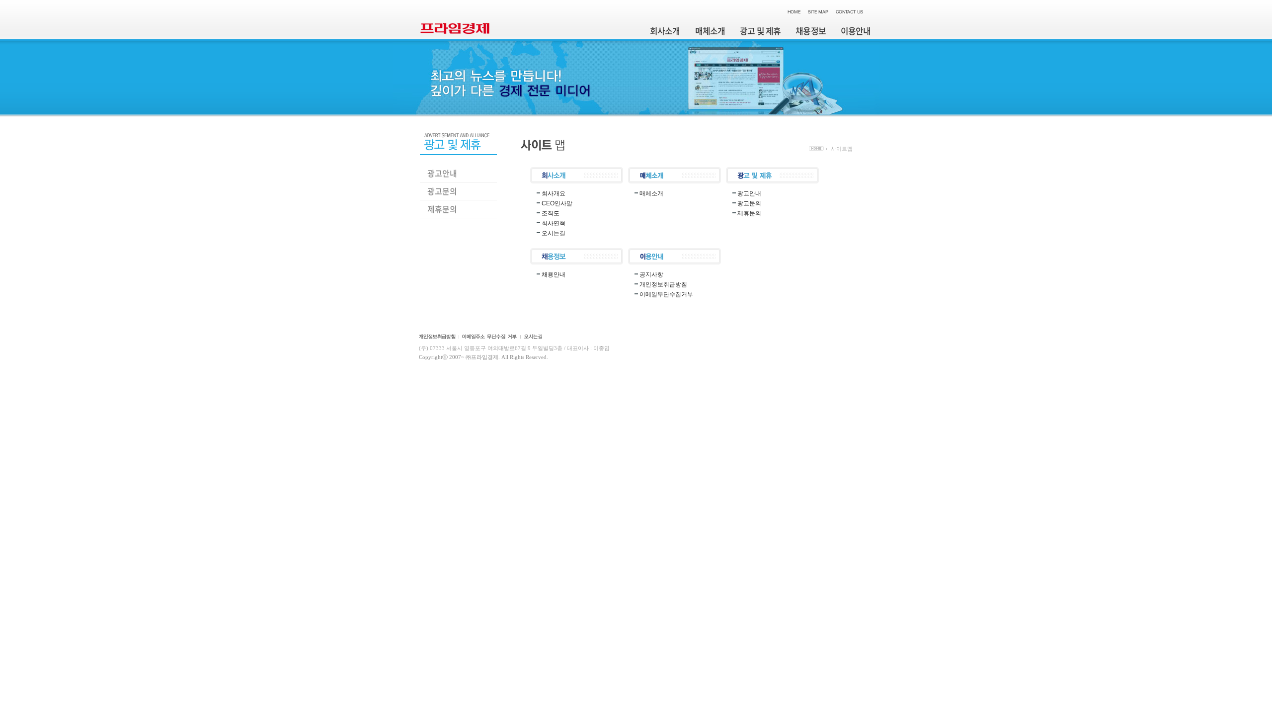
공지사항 (651, 274)
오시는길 (553, 233)
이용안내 (856, 30)
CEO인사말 (557, 203)
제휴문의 (442, 209)
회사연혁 (553, 223)
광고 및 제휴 (760, 30)
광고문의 (442, 191)
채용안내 (553, 274)
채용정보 (810, 30)
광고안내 (442, 173)
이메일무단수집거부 (666, 294)
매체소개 (710, 30)
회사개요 (553, 193)
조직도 (550, 213)
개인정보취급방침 (663, 284)
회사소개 (665, 30)
